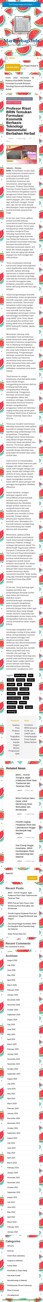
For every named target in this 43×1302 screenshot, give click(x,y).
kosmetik (24, 689)
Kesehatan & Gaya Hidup (17, 1270)
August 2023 (12, 1138)
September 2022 (13, 1192)
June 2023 (11, 1148)
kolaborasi (12, 689)
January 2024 (12, 1113)
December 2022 (13, 1177)
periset (23, 703)
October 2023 (12, 1128)
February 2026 (13, 990)
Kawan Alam (12, 1266)
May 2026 (11, 975)
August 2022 (12, 1197)
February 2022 (13, 1227)
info (19, 684)
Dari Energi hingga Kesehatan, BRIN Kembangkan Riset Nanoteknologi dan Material (21, 4)
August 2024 (12, 1079)
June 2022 (11, 1207)
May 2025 (11, 1034)
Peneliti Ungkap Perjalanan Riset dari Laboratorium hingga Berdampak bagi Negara (26, 828)
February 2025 (13, 1049)
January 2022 (12, 1232)
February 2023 (13, 1168)
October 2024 (12, 1069)
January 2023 (12, 1173)
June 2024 (11, 1089)
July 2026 (11, 965)
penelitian (12, 703)
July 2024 (11, 1084)
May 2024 (11, 1094)
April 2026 (11, 980)
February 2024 (13, 1108)
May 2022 (11, 1212)
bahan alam (20, 675)
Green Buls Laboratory (16, 1256)
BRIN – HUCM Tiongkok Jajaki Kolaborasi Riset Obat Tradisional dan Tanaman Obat (26, 780)
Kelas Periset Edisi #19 (17, 934)
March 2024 (12, 1103)
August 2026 (12, 960)
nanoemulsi (23, 693)
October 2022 (12, 1187)
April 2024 (11, 1098)
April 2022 (11, 1217)
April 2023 (11, 1158)
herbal (10, 680)
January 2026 (12, 995)
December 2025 (13, 1000)
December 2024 (13, 1059)
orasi (26, 698)
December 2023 (13, 1118)
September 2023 (13, 1133)
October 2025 (12, 1010)
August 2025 (12, 1020)
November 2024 (13, 1064)
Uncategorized (13, 1295)
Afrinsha (10, 1246)
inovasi (28, 684)
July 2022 (11, 1202)
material (11, 693)
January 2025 (12, 1054)
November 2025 (13, 1005)
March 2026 (12, 985)
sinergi (29, 707)
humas (31, 680)
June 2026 (11, 970)
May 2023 (11, 1153)
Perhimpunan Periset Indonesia (19, 1285)
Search (9, 873)
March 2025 (12, 1044)
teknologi (12, 712)
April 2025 (11, 1039)
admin (10, 138)
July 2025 (11, 1024)
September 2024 (13, 1074)
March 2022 (12, 1222)
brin (30, 675)
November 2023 (13, 1123)
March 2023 (12, 1163)
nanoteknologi (14, 698)
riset (20, 707)
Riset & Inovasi (14, 103)
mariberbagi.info (21, 40)
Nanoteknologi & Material (19, 99)
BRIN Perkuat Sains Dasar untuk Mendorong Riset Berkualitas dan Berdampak (25, 804)
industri (11, 684)
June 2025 (11, 1029)
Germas (10, 1251)
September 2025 (13, 1015)
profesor (11, 707)
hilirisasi (20, 680)
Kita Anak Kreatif (13, 1275)
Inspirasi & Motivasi (15, 1261)
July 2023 (11, 1143)
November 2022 (13, 1183)
